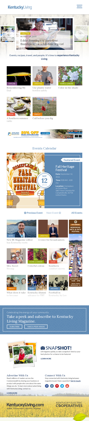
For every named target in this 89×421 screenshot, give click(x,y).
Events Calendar (44, 148)
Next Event (52, 213)
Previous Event (34, 213)
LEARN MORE (12, 393)
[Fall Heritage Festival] (26, 180)
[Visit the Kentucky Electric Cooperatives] (69, 404)
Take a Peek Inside (36, 327)
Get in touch (76, 381)
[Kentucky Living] (20, 7)
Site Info (28, 408)
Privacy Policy (18, 408)
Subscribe (14, 327)
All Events (76, 213)
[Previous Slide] (9, 34)
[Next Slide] (80, 34)
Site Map (37, 408)
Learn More (46, 359)
